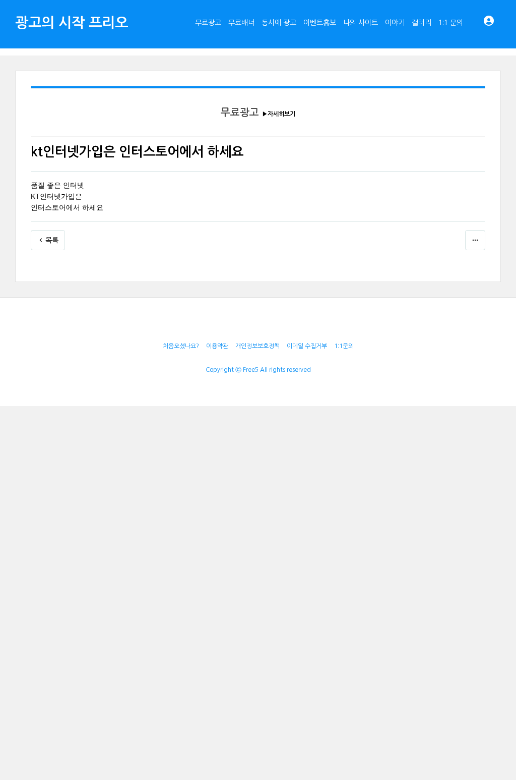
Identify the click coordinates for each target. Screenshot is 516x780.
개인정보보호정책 (257, 346)
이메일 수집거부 (307, 346)
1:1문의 (344, 346)
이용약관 (217, 346)
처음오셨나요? (181, 346)
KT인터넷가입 (53, 196)
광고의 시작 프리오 (71, 23)
